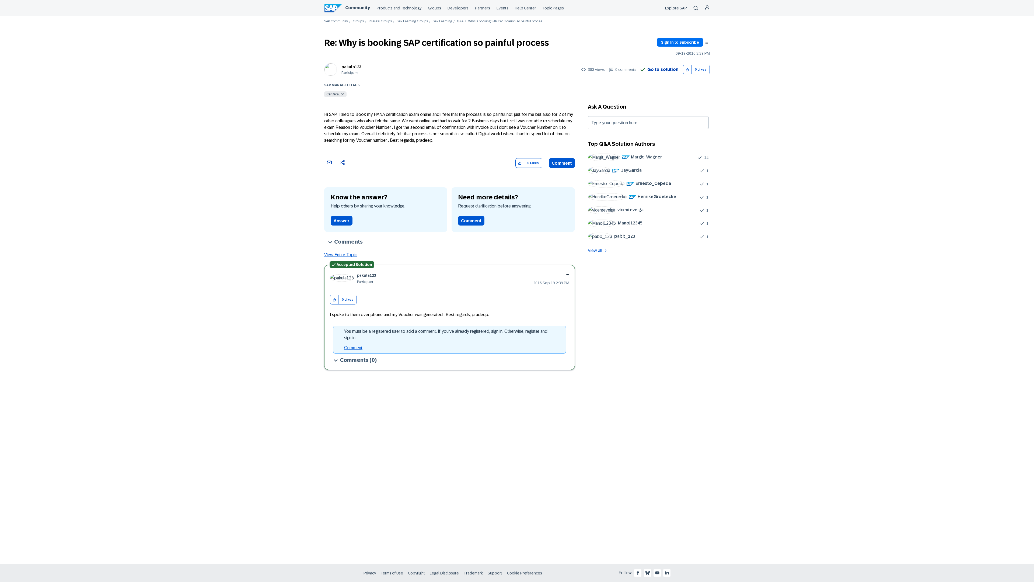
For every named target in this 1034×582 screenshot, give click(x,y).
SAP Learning (442, 21)
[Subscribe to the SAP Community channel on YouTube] (657, 573)
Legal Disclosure (444, 573)
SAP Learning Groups (412, 21)
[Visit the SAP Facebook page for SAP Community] (638, 573)
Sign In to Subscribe (680, 42)
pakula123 (351, 67)
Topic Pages (553, 8)
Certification (335, 94)
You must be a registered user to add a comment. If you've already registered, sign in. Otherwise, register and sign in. (445, 334)
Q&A (460, 21)
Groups (434, 8)
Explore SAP (676, 8)
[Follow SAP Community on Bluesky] (647, 573)
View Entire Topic (340, 254)
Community (357, 7)
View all (595, 250)
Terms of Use (392, 573)
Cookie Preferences (524, 573)
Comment (562, 163)
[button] (687, 69)
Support (495, 573)
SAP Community (336, 21)
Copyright (416, 573)
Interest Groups (380, 21)
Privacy (370, 573)
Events (502, 8)
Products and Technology (399, 8)
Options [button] (706, 43)
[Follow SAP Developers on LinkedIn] (667, 573)
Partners (482, 8)
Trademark (473, 573)
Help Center (525, 8)
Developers (458, 8)
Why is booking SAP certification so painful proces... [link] (506, 21)
